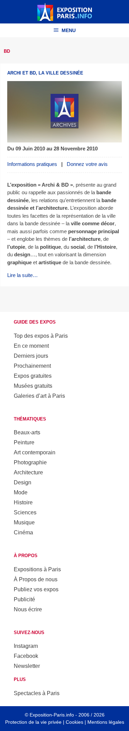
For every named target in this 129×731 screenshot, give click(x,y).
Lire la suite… (22, 275)
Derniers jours (31, 356)
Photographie (30, 462)
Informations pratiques (32, 164)
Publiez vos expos (36, 589)
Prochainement (32, 366)
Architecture (28, 472)
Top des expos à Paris (41, 336)
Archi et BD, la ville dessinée (45, 73)
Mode (21, 492)
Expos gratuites (33, 376)
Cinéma (23, 532)
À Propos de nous (35, 579)
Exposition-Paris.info (52, 715)
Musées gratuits (33, 386)
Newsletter (27, 666)
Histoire (23, 502)
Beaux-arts (27, 432)
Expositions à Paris (37, 569)
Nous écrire (28, 609)
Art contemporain (34, 452)
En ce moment (31, 346)
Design (22, 482)
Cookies (74, 722)
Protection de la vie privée (33, 722)
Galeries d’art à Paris (39, 396)
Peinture (24, 442)
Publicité (24, 599)
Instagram (26, 646)
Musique (24, 522)
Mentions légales (105, 722)
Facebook (26, 656)
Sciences (25, 512)
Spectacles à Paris (37, 693)
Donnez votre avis (87, 164)
